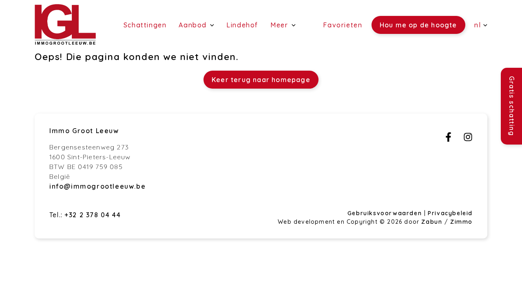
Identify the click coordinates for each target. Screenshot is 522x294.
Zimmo (461, 221)
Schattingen (145, 25)
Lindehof (242, 25)
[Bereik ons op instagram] (468, 139)
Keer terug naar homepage (261, 80)
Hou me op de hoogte (418, 25)
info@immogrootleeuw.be (97, 186)
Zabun (431, 221)
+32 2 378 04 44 (92, 215)
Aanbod (194, 25)
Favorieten (342, 25)
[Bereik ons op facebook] (448, 139)
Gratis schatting (512, 106)
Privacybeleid (450, 213)
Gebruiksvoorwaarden (385, 213)
